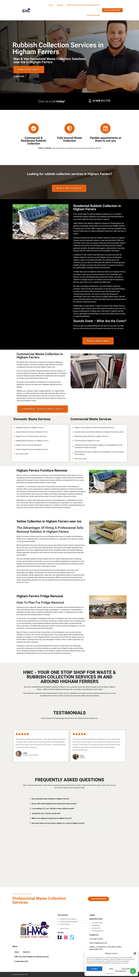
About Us (60, 5)
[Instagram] (66, 937)
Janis (25, 753)
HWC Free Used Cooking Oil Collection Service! (83, 5)
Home (51, 5)
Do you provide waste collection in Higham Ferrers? (50, 799)
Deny (111, 969)
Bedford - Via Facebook (30, 755)
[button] (135, 953)
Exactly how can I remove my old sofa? (46, 813)
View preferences (128, 969)
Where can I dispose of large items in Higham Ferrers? (52, 818)
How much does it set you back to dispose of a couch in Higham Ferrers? (58, 823)
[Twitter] (72, 937)
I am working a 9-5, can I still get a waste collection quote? (53, 809)
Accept (94, 969)
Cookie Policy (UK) (93, 15)
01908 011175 (101, 100)
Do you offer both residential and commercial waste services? (54, 804)
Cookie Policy (110, 973)
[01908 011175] (90, 100)
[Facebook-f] (59, 937)
